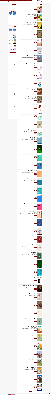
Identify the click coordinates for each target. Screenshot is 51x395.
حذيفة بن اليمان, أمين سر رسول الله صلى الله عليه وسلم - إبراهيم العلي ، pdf (30, 203)
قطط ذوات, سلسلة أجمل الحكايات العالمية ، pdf (32, 326)
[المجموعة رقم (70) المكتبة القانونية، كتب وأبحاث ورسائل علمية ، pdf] (39, 387)
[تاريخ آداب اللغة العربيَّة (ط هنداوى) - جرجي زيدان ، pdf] (39, 116)
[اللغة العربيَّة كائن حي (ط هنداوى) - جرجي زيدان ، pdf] (39, 132)
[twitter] (16, 0)
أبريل (14, 59)
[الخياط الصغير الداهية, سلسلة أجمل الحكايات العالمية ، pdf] (39, 370)
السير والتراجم (35, 163)
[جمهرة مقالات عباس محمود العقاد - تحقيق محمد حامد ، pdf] (39, 58)
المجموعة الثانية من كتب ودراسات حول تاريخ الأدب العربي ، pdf (31, 14)
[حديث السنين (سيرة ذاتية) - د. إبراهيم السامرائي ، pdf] (39, 296)
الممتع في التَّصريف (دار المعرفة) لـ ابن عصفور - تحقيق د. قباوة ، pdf (31, 252)
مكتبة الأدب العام (21, 1)
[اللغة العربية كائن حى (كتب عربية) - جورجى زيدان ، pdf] (39, 149)
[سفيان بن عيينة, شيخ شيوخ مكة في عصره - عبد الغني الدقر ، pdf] (39, 157)
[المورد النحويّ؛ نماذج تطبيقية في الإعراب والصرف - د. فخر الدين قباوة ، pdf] (39, 25)
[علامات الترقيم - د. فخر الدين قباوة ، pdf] (39, 42)
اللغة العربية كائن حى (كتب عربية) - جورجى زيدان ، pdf (32, 145)
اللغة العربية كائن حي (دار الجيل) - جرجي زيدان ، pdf (32, 137)
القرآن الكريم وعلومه (34, 319)
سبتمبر (14, 66)
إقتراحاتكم (24, 0)
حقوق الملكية (28, 0)
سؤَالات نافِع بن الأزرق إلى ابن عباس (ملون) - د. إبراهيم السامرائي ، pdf (30, 318)
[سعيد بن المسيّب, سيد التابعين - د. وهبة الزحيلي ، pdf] (39, 173)
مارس (14, 60)
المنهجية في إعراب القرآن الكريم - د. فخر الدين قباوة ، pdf (31, 244)
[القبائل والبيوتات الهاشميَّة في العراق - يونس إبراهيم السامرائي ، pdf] (39, 305)
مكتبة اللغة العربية (23, 1)
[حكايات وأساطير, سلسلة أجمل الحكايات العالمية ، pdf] (39, 346)
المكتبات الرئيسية (30, 1)
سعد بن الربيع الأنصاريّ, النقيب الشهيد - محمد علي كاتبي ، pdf (31, 178)
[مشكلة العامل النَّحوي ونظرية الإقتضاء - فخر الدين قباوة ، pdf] (39, 231)
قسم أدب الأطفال (35, 327)
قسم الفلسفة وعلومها (10, 32)
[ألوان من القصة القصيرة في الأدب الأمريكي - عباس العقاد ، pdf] (39, 66)
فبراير (14, 61)
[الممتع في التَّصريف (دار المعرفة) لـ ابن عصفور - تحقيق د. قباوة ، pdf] (39, 255)
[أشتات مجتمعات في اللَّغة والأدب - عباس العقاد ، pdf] (39, 107)
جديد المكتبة (30, 0)
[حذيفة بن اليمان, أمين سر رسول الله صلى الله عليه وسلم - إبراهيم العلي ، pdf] (39, 206)
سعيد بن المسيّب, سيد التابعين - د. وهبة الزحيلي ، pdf (32, 170)
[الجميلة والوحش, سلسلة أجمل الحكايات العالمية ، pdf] (39, 379)
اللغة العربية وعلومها (34, 130)
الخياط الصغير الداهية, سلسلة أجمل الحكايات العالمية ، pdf (31, 367)
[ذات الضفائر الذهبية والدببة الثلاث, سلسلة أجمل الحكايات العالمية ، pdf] (39, 354)
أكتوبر (14, 77)
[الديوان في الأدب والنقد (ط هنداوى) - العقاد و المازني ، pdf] (39, 83)
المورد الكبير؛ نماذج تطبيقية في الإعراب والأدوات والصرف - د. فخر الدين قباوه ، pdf (29, 219)
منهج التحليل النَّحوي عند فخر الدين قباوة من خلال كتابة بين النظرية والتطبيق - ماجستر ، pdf (29, 47)
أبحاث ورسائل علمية (34, 48)
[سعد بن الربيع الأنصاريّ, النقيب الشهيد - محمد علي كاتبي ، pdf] (39, 181)
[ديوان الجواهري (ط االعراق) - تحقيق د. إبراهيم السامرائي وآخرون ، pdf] (39, 264)
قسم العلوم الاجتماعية (14, 32)
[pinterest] (13, 0)
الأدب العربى (35, 15)
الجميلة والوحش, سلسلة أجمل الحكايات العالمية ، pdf (32, 375)
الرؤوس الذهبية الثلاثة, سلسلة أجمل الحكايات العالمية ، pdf (31, 334)
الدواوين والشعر (35, 261)
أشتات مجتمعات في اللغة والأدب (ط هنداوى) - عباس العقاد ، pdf (31, 88)
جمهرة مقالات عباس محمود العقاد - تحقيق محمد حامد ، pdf (31, 55)
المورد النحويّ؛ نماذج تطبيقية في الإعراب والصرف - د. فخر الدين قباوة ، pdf (30, 22)
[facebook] (17, 0)
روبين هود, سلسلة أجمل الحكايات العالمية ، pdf (32, 359)
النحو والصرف (35, 23)
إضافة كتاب (20, 0)
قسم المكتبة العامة (10, 33)
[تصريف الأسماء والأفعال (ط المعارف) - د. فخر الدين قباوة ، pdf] (39, 34)
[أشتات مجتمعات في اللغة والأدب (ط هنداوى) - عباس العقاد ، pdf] (39, 91)
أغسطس (14, 79)
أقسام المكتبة (34, 1)
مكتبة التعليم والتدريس (17, 1)
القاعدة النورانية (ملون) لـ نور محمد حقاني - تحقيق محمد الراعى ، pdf (11, 40)
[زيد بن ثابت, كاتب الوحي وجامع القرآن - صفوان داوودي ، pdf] (39, 198)
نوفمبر (14, 65)
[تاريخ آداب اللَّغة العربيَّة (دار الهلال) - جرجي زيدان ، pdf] (39, 124)
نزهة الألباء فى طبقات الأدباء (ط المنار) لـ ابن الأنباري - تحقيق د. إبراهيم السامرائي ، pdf (29, 285)
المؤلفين (32, 1)
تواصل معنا (22, 0)
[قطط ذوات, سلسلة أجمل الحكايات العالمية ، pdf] (39, 329)
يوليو (14, 80)
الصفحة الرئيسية (32, 0)
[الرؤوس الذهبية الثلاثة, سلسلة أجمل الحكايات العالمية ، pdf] (39, 337)
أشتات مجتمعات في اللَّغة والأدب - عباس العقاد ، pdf (32, 104)
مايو (14, 58)
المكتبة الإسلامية (27, 1)
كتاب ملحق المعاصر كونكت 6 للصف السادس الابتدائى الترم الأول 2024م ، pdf (11, 43)
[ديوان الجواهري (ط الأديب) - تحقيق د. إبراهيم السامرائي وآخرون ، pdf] (39, 272)
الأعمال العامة (14, 1)
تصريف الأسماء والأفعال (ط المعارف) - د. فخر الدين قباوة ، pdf (31, 30)
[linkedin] (10, 14)
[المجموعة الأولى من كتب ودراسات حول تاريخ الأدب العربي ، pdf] (39, 9)
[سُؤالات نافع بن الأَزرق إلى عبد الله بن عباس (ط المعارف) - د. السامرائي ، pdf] (39, 313)
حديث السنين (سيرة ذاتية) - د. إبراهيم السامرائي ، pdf (32, 293)
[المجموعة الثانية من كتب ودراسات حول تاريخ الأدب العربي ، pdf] (39, 17)
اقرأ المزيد (35, 9)
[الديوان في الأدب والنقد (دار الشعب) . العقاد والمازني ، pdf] (39, 99)
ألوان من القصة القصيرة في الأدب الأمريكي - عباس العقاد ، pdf (31, 63)
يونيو (14, 57)
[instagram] (15, 0)
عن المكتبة (26, 0)
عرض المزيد (30, 391)
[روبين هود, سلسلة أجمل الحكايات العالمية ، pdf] (39, 362)
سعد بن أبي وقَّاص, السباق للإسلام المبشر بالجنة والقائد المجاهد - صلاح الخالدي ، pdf (29, 186)
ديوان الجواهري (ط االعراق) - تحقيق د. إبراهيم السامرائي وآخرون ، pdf (30, 260)
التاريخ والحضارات (35, 278)
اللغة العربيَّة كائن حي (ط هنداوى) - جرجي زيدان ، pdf (32, 129)
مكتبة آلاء (37, 394)
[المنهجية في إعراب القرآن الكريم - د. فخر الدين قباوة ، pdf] (39, 247)
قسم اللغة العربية (14, 33)
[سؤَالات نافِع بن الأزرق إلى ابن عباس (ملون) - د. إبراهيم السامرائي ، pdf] (39, 321)
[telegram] (14, 0)
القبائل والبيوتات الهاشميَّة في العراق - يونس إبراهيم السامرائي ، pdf (31, 301)
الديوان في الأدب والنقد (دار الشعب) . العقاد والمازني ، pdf (31, 96)
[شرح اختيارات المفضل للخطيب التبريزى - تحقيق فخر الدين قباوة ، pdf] (39, 239)
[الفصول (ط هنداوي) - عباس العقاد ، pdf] (39, 75)
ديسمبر (14, 64)
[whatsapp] (11, 14)
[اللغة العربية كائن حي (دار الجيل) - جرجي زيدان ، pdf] (39, 140)
